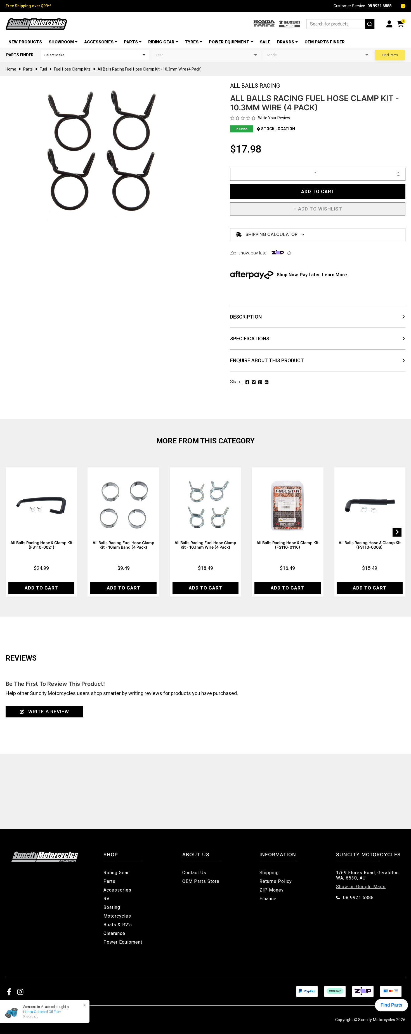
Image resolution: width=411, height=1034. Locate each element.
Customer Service (362, 6)
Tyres (192, 42)
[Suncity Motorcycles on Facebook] (9, 991)
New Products (25, 42)
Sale (265, 42)
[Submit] (369, 24)
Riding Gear (161, 42)
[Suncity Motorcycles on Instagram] (20, 991)
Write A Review (48, 711)
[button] (317, 209)
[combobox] (340, 24)
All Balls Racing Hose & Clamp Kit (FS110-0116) (287, 544)
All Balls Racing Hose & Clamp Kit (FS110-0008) (370, 544)
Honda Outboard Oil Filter (42, 1012)
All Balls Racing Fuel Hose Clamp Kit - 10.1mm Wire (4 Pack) (205, 544)
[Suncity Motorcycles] (36, 24)
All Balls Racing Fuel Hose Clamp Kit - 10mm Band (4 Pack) (123, 544)
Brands (285, 42)
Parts (131, 42)
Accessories (99, 42)
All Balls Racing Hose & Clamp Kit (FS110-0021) (41, 544)
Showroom (61, 42)
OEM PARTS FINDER (324, 42)
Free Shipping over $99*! (28, 6)
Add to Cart (318, 191)
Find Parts (390, 55)
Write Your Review (274, 118)
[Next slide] (397, 532)
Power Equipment (229, 42)
